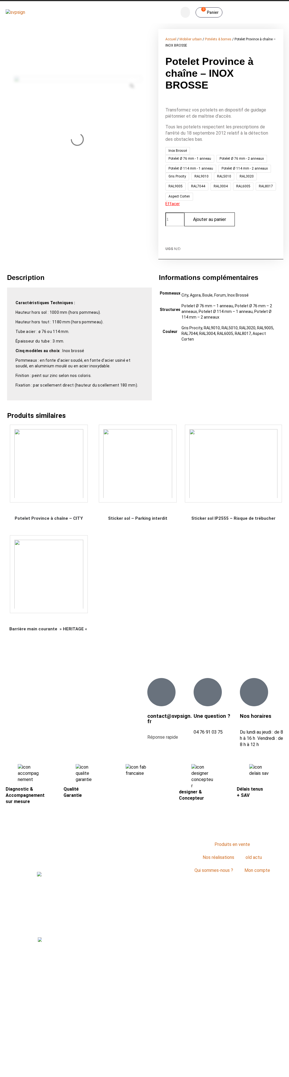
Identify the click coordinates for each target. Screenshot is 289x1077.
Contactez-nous (144, 884)
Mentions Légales (170, 1066)
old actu (254, 857)
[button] (185, 12)
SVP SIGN (138, 1066)
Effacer (172, 203)
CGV (197, 1066)
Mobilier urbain (190, 39)
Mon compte (257, 870)
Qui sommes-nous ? (213, 870)
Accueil (170, 39)
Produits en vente (232, 844)
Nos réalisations (218, 857)
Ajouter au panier (209, 219)
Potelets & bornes (218, 39)
